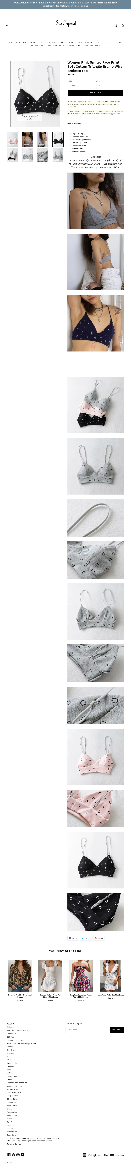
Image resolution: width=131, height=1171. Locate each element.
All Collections (13, 1128)
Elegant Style (12, 1096)
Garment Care (13, 1063)
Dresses (10, 1066)
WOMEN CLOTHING (56, 43)
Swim (9, 1119)
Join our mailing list (74, 1024)
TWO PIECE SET (104, 43)
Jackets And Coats (14, 1086)
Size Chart (11, 1050)
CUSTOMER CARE (91, 46)
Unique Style (12, 1102)
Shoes (9, 1109)
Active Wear (12, 1076)
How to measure (74, 124)
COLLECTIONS (29, 43)
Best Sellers (12, 1115)
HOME (10, 43)
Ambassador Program (16, 1040)
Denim (9, 1079)
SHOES (119, 43)
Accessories (12, 1112)
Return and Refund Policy (17, 1030)
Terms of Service (14, 1144)
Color (70, 81)
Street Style (12, 1099)
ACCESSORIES (37, 46)
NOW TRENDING (86, 43)
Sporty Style (12, 1106)
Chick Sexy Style (14, 1092)
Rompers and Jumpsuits (17, 1083)
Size (98, 81)
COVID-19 (11, 1060)
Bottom (10, 1073)
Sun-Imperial (17, 1163)
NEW (18, 43)
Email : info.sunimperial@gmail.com (21, 1043)
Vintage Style (12, 1089)
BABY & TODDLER (55, 46)
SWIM (72, 43)
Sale (9, 1125)
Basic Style (11, 1135)
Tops (9, 1070)
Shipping (10, 1027)
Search (10, 1047)
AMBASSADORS (73, 46)
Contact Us (11, 1034)
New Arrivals (12, 1132)
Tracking (10, 1053)
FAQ (8, 1057)
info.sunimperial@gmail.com (109, 114)
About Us (11, 1024)
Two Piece (11, 1122)
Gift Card (10, 1037)
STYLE (41, 43)
